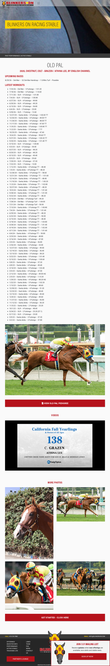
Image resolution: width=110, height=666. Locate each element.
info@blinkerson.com (97, 636)
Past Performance (12, 56)
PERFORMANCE (12, 646)
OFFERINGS (11, 642)
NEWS (28, 648)
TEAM (28, 644)
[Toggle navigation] (39, 3)
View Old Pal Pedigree (55, 403)
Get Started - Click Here (55, 617)
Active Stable (26, 56)
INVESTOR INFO (12, 644)
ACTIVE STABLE (12, 648)
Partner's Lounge (20, 659)
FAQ (27, 646)
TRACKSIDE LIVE (12, 651)
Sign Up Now (87, 656)
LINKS (28, 642)
